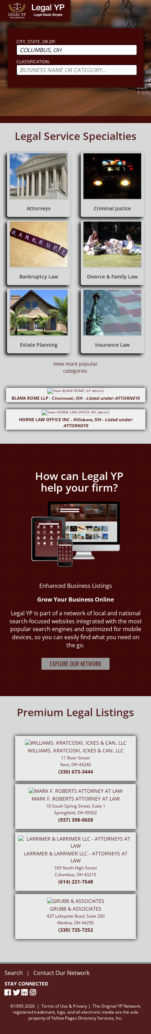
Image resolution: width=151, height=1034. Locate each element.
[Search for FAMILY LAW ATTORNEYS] (112, 252)
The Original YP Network (116, 1006)
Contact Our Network (61, 973)
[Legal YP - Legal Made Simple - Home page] (35, 10)
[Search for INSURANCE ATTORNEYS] (112, 321)
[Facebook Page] (9, 992)
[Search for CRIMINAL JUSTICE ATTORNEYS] (112, 184)
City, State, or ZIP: (36, 42)
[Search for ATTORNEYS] (38, 184)
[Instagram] (34, 992)
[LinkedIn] (25, 992)
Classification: (33, 62)
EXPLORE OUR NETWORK (75, 664)
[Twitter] (17, 992)
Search (14, 973)
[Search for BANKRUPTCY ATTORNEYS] (38, 252)
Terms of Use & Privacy (64, 1006)
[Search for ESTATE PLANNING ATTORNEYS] (38, 321)
